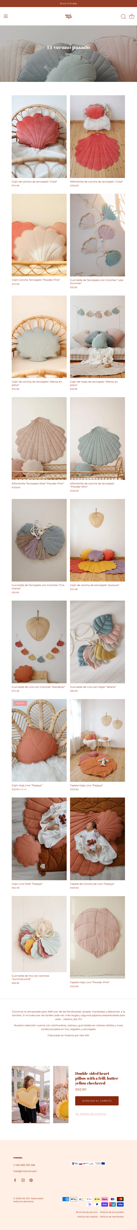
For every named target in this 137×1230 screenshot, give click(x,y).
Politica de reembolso (112, 1216)
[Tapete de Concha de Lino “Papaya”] (97, 839)
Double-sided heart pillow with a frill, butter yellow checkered (96, 1078)
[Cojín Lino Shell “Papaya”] (39, 839)
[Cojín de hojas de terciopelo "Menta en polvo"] (97, 337)
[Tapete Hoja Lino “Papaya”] (97, 740)
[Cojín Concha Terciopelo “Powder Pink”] (39, 235)
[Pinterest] (31, 1180)
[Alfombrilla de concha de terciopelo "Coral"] (97, 136)
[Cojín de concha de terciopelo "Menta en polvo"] (39, 337)
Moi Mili (25, 1198)
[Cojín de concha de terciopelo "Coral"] (39, 136)
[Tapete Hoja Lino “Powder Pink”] (97, 937)
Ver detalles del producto (90, 1113)
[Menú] (6, 16)
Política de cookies (88, 1216)
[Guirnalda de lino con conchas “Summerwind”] (39, 934)
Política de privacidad (112, 1212)
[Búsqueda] (123, 16)
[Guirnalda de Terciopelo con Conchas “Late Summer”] (97, 235)
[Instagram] (23, 1180)
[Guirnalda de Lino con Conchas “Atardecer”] (39, 642)
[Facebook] (15, 1180)
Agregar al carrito (97, 1100)
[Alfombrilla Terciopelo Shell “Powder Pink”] (39, 438)
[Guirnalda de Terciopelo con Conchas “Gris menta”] (39, 540)
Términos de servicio (87, 1212)
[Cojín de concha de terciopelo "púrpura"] (97, 540)
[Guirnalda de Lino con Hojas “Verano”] (97, 642)
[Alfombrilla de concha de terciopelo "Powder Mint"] (97, 438)
